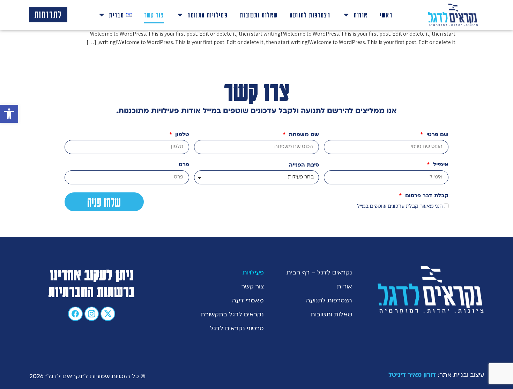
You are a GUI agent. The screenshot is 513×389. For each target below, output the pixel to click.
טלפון (181, 135)
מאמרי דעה (248, 301)
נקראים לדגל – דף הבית (319, 273)
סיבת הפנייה (304, 165)
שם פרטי (436, 135)
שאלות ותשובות (258, 15)
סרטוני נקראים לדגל (237, 329)
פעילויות (253, 273)
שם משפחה (303, 135)
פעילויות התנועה (207, 15)
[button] (9, 114)
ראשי (386, 15)
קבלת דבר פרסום (425, 196)
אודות (360, 15)
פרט (184, 165)
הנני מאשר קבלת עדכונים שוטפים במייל (400, 206)
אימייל (439, 165)
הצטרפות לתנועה (310, 15)
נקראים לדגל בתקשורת (232, 315)
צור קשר (154, 15)
